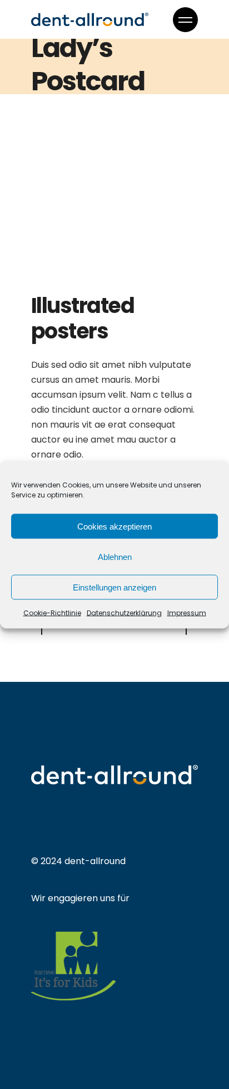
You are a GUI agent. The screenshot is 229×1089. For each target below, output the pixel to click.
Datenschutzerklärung (124, 613)
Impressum (186, 613)
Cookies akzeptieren (114, 526)
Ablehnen (115, 556)
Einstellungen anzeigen (114, 587)
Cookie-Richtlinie (52, 613)
